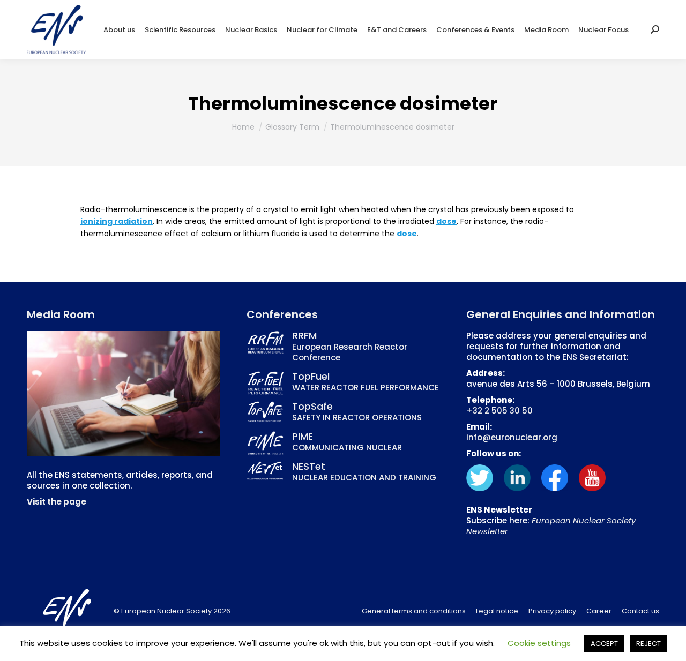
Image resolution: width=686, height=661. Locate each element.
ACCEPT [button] (604, 644)
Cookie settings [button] (539, 643)
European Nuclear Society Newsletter (551, 526)
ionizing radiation (116, 221)
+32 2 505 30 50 (499, 410)
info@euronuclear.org (511, 437)
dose (446, 221)
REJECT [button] (648, 644)
